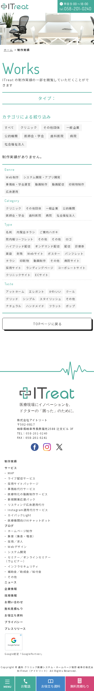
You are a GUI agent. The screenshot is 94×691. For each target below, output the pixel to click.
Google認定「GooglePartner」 (24, 654)
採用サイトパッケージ (23, 483)
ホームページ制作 (20, 531)
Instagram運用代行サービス (28, 510)
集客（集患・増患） (22, 536)
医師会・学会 (34, 136)
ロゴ (69, 239)
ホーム (8, 50)
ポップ (70, 306)
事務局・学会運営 (18, 184)
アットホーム (15, 291)
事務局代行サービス (22, 489)
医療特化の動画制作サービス (28, 494)
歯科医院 (57, 136)
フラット (55, 306)
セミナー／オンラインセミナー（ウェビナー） (28, 559)
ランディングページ (40, 268)
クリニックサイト (18, 275)
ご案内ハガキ (49, 232)
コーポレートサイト (72, 268)
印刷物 (24, 260)
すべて (9, 127)
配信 (67, 246)
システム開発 (17, 552)
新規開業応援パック (22, 499)
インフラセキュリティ (23, 566)
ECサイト (42, 275)
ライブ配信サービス (22, 478)
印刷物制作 (76, 184)
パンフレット (74, 253)
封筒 (20, 253)
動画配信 (58, 184)
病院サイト (72, 260)
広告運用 (12, 191)
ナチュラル (13, 306)
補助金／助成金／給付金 (25, 571)
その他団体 (51, 127)
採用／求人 (15, 541)
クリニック (29, 127)
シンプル (29, 299)
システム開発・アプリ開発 (42, 177)
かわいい (55, 291)
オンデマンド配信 (47, 246)
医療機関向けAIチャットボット (29, 520)
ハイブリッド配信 (18, 246)
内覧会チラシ (26, 232)
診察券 (79, 246)
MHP (11, 473)
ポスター (54, 253)
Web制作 (12, 177)
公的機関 (11, 136)
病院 (73, 136)
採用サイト (13, 268)
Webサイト (35, 253)
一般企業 (73, 127)
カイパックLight (19, 515)
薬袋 (9, 253)
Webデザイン (17, 547)
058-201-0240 (37, 433)
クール (70, 291)
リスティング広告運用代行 (26, 504)
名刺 (9, 232)
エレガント (36, 291)
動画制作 (41, 184)
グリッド (12, 299)
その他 (42, 239)
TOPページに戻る (47, 323)
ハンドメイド (35, 306)
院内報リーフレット (20, 239)
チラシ (10, 260)
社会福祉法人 (14, 144)
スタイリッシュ (50, 299)
